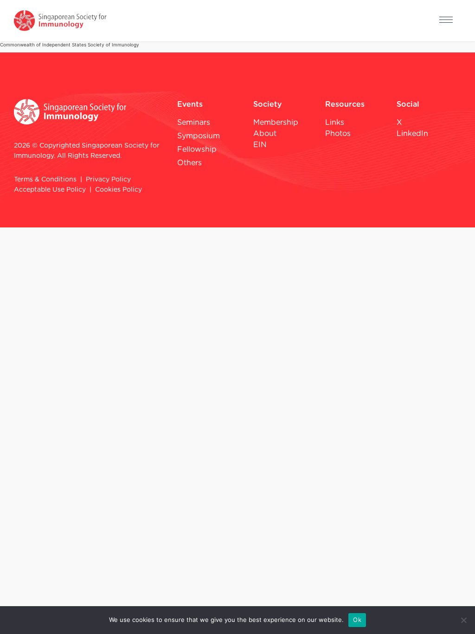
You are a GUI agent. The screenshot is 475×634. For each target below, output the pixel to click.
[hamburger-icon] (446, 21)
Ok (357, 619)
